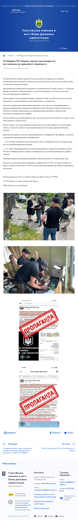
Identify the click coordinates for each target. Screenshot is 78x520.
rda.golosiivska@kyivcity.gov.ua (45, 490)
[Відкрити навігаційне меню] (67, 11)
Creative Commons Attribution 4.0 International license (23, 505)
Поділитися (56, 433)
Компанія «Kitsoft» (69, 496)
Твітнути (70, 433)
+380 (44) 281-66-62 (48, 483)
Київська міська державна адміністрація (43, 503)
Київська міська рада (41, 508)
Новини (10, 56)
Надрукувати (11, 433)
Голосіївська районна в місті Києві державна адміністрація (45, 496)
